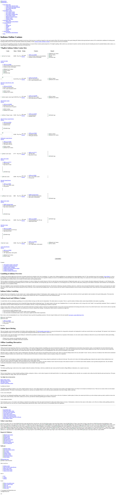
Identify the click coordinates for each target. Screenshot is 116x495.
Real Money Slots (7, 20)
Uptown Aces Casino (7, 470)
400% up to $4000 (33, 218)
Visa (7, 24)
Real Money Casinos (7, 10)
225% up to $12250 (33, 77)
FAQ (4, 476)
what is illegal (107, 276)
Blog (4, 33)
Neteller (7, 26)
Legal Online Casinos (10, 15)
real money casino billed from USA (76, 315)
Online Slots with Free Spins (12, 5)
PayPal (7, 30)
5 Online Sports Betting (8, 269)
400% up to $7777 (33, 152)
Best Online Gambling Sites (12, 14)
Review (23, 56)
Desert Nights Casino (7, 469)
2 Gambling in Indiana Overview (10, 265)
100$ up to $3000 (32, 175)
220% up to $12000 (33, 95)
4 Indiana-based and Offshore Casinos (11, 268)
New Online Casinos (10, 13)
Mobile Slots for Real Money (12, 21)
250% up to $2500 (33, 113)
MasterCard (8, 25)
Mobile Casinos (9, 18)
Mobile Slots (8, 9)
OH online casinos (4, 382)
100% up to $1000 (33, 133)
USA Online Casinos (10, 11)
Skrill (7, 27)
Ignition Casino (6, 466)
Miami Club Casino (7, 468)
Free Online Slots (7, 4)
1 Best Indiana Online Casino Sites (10, 264)
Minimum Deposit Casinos (11, 16)
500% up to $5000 (33, 241)
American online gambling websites (42, 41)
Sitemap (5, 478)
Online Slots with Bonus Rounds (13, 7)
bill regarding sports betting (44, 331)
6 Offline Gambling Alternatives (10, 270)
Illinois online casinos (5, 379)
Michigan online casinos (6, 380)
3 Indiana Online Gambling (9, 267)
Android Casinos (9, 19)
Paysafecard (8, 28)
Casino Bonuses (6, 31)
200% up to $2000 (33, 54)
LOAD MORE (58, 258)
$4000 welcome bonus (33, 194)
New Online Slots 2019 (11, 8)
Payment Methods (7, 22)
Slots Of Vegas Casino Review (9, 467)
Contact (5, 477)
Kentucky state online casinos (7, 383)
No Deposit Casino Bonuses (12, 32)
